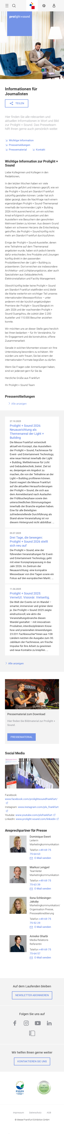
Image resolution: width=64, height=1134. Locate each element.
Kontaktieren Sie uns (32, 1061)
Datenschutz (35, 1112)
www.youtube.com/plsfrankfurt (34, 815)
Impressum (18, 1112)
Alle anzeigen (19, 403)
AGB (49, 1112)
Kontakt (40, 149)
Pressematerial (18, 149)
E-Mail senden (42, 858)
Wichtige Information (21, 140)
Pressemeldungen (19, 145)
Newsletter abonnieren (32, 995)
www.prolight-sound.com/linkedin (36, 819)
